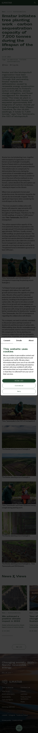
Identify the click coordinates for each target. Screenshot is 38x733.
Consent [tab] (7, 340)
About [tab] (31, 340)
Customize (19, 385)
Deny (19, 391)
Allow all (19, 380)
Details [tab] (19, 340)
